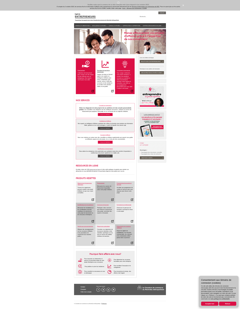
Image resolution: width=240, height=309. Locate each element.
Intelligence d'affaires (99, 25)
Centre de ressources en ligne (152, 25)
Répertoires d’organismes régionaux (85, 183)
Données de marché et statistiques (103, 71)
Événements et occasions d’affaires (124, 227)
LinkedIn (108, 290)
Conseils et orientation (82, 25)
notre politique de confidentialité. (220, 299)
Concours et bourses (103, 205)
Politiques (104, 303)
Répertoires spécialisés (103, 226)
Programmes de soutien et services (124, 183)
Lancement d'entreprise (123, 70)
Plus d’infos (105, 114)
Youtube (113, 290)
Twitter (103, 290)
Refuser (227, 303)
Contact (83, 287)
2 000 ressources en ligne (93, 169)
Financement (81, 70)
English (162, 13)
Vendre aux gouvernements (85, 226)
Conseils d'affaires (114, 25)
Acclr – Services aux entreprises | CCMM (134, 8)
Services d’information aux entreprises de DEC (145, 6)
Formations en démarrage (124, 205)
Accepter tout (209, 303)
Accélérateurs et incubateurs (85, 205)
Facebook (98, 290)
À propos (83, 289)
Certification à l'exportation (131, 25)
